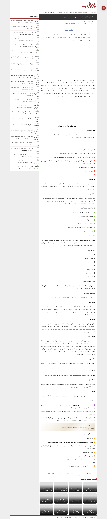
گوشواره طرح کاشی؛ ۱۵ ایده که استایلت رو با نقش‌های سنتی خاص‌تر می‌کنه (22, 167)
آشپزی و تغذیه (87, 12)
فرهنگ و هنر (53, 12)
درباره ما (94, 12)
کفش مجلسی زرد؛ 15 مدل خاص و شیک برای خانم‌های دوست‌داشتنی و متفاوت (22, 45)
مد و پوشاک (46, 12)
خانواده (80, 12)
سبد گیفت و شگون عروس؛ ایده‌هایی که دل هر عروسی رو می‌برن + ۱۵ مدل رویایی (22, 21)
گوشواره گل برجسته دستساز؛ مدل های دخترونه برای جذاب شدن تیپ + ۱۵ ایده (22, 131)
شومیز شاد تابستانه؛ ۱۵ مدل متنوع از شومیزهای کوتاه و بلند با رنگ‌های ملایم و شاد (22, 64)
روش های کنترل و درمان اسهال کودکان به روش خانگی (74, 427)
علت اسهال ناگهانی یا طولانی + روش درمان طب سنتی (80, 17)
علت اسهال (68, 30)
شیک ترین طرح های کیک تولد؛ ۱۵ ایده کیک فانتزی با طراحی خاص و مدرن (22, 76)
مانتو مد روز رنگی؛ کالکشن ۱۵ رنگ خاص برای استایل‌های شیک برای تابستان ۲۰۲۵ (22, 106)
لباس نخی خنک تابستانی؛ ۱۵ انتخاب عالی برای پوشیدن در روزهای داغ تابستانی (22, 161)
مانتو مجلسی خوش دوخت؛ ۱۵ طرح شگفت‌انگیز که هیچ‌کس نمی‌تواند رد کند (22, 33)
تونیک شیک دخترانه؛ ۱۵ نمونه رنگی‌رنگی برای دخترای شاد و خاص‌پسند (22, 155)
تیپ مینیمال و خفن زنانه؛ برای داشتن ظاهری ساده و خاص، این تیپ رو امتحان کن (22, 137)
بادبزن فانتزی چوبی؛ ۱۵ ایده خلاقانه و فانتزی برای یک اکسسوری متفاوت (22, 51)
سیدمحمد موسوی (91, 23)
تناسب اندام (69, 12)
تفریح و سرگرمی (61, 12)
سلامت (75, 12)
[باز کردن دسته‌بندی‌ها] (104, 8)
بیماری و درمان (85, 21)
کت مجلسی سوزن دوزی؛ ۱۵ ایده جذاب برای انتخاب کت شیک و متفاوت (22, 149)
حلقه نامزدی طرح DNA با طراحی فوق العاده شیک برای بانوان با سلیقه (22, 88)
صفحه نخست (91, 21)
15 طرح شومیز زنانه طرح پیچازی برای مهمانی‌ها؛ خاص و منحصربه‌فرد (22, 39)
